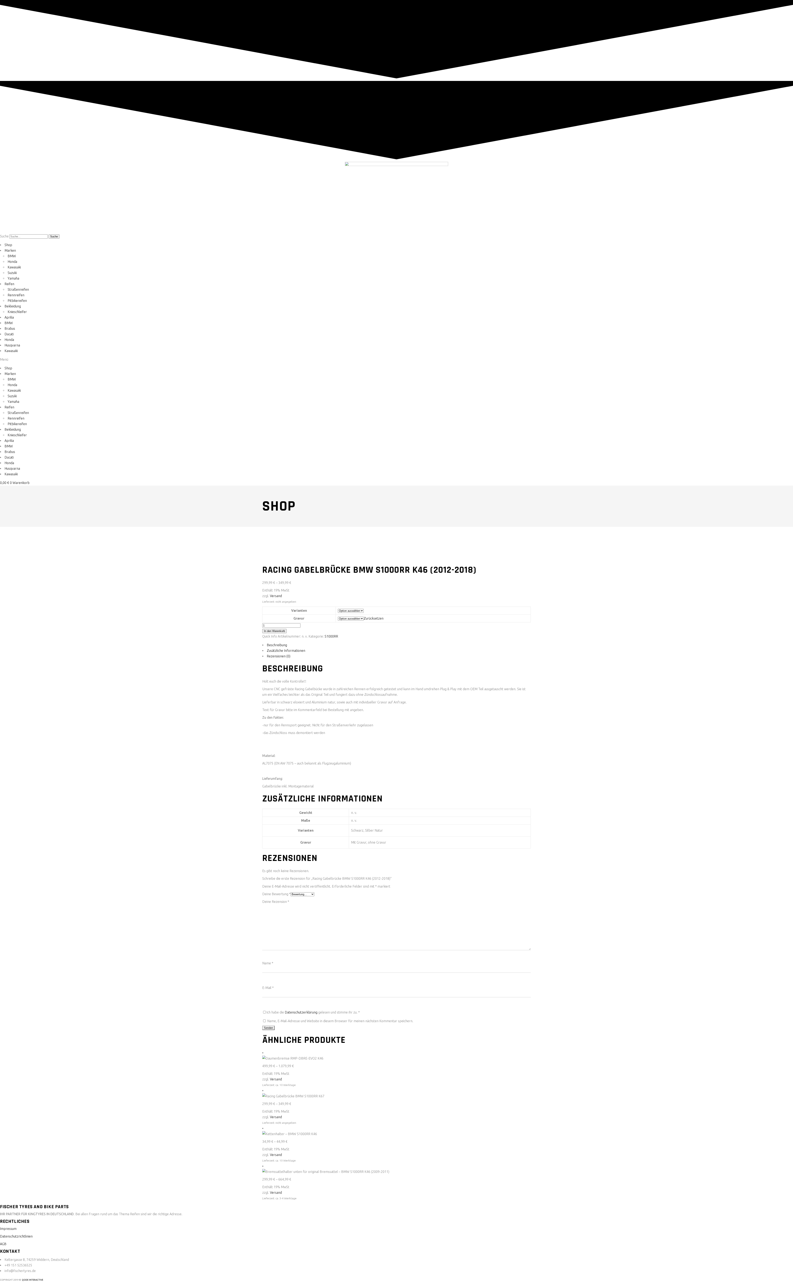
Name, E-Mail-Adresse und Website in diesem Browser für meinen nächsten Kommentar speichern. (340, 1021)
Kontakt (10, 1251)
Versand (276, 596)
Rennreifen (16, 295)
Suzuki (12, 273)
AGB (3, 1244)
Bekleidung (13, 306)
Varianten (299, 610)
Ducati (9, 334)
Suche (4, 236)
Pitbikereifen (17, 300)
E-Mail (268, 988)
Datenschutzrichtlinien (16, 1236)
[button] (396, 359)
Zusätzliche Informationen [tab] (286, 650)
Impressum (8, 1228)
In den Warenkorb (274, 631)
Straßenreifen (18, 289)
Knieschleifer (17, 312)
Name (267, 963)
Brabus (10, 328)
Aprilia (9, 317)
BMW (12, 256)
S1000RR (331, 636)
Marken (10, 250)
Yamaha (13, 278)
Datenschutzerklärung (301, 1012)
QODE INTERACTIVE (32, 1280)
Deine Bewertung (276, 894)
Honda (12, 261)
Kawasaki (14, 267)
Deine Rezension (275, 901)
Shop (8, 245)
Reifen (9, 284)
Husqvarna (12, 345)
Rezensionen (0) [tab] (278, 656)
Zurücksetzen (373, 618)
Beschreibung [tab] (277, 645)
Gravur (298, 618)
